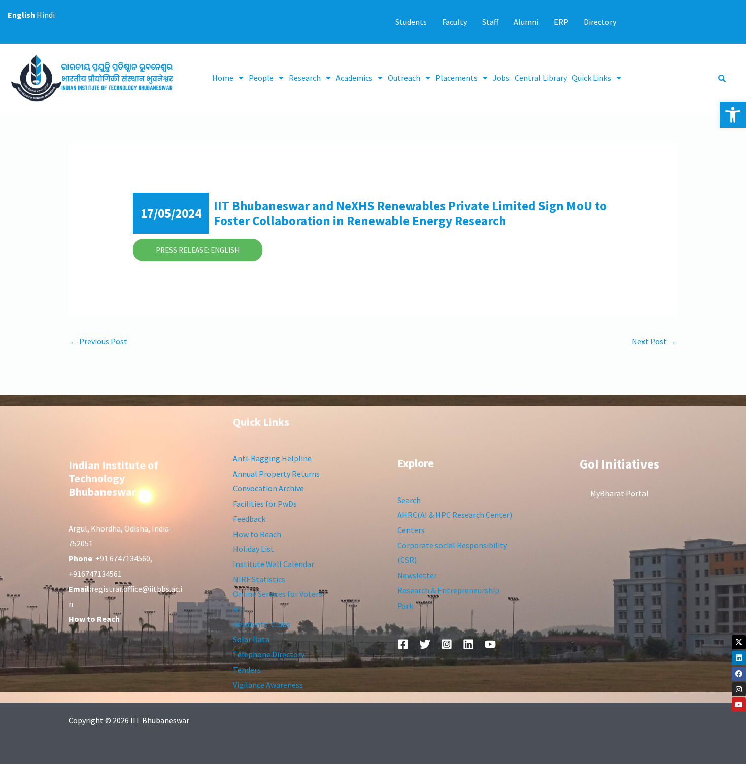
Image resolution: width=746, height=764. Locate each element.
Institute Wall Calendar (273, 564)
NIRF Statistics (259, 579)
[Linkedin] (739, 658)
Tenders (247, 670)
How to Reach (257, 534)
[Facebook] (739, 674)
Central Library (541, 78)
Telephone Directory (268, 654)
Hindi (46, 15)
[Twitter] (424, 644)
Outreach (404, 78)
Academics (354, 78)
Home (222, 78)
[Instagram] (739, 689)
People (261, 78)
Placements (456, 78)
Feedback (249, 519)
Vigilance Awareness (268, 685)
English (21, 15)
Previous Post (98, 341)
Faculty (454, 22)
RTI (239, 609)
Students (411, 22)
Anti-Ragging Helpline (272, 458)
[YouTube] (490, 644)
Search (409, 500)
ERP (561, 22)
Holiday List (253, 549)
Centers (411, 530)
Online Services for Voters (277, 594)
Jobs (501, 78)
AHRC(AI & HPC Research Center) (454, 515)
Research (305, 78)
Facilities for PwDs (265, 504)
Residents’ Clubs (261, 624)
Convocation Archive (268, 488)
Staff (490, 22)
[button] (733, 115)
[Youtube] (739, 704)
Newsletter (417, 575)
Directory (600, 22)
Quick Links (591, 78)
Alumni (526, 22)
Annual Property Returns (276, 474)
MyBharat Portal (619, 493)
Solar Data (251, 639)
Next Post (654, 341)
